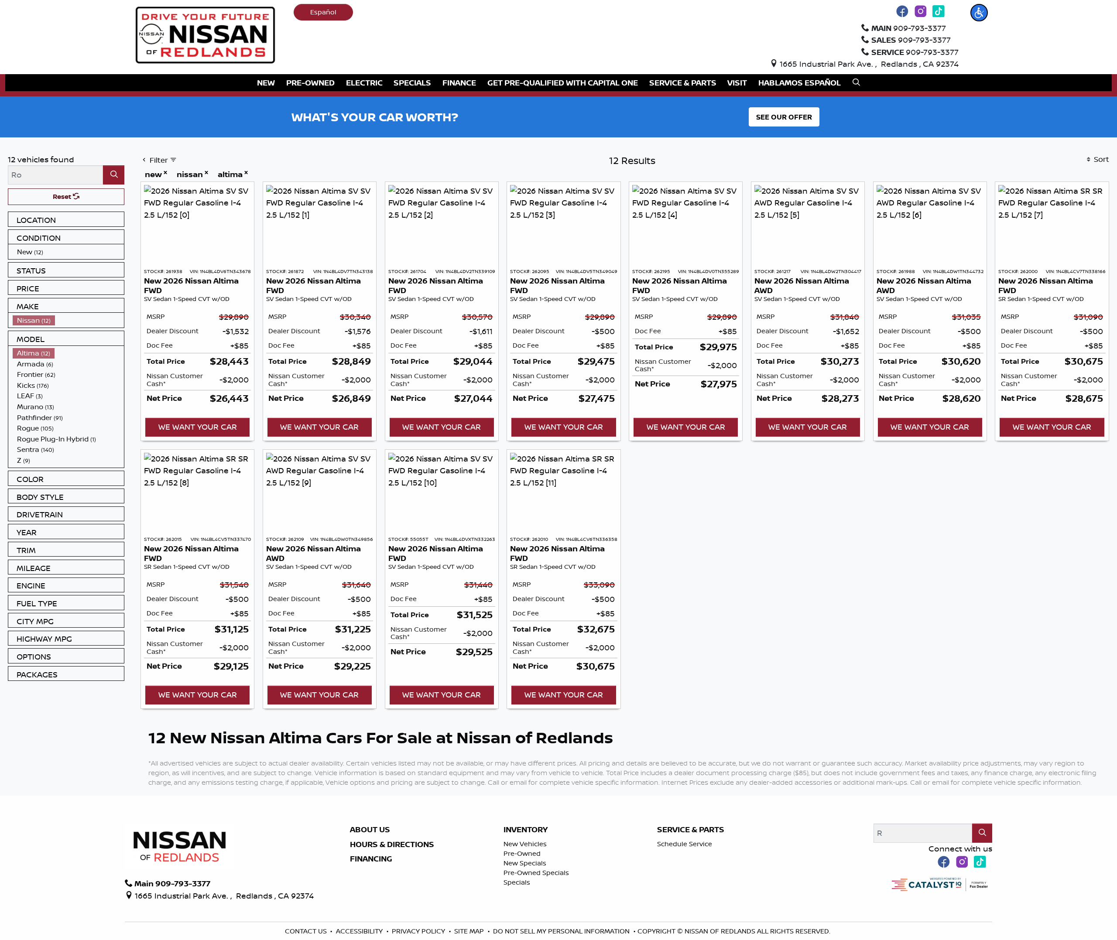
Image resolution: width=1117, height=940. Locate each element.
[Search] (113, 174)
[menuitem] (68, 251)
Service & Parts (690, 829)
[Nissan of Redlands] (205, 34)
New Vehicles (525, 843)
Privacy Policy (419, 931)
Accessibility (360, 931)
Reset (63, 196)
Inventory (526, 829)
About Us (370, 829)
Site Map (470, 931)
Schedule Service (684, 843)
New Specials (525, 863)
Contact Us (307, 931)
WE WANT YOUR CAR (197, 426)
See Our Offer (784, 117)
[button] (979, 12)
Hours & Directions (392, 844)
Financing (371, 859)
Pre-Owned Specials (536, 872)
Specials (517, 882)
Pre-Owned (522, 853)
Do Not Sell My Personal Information (562, 931)
